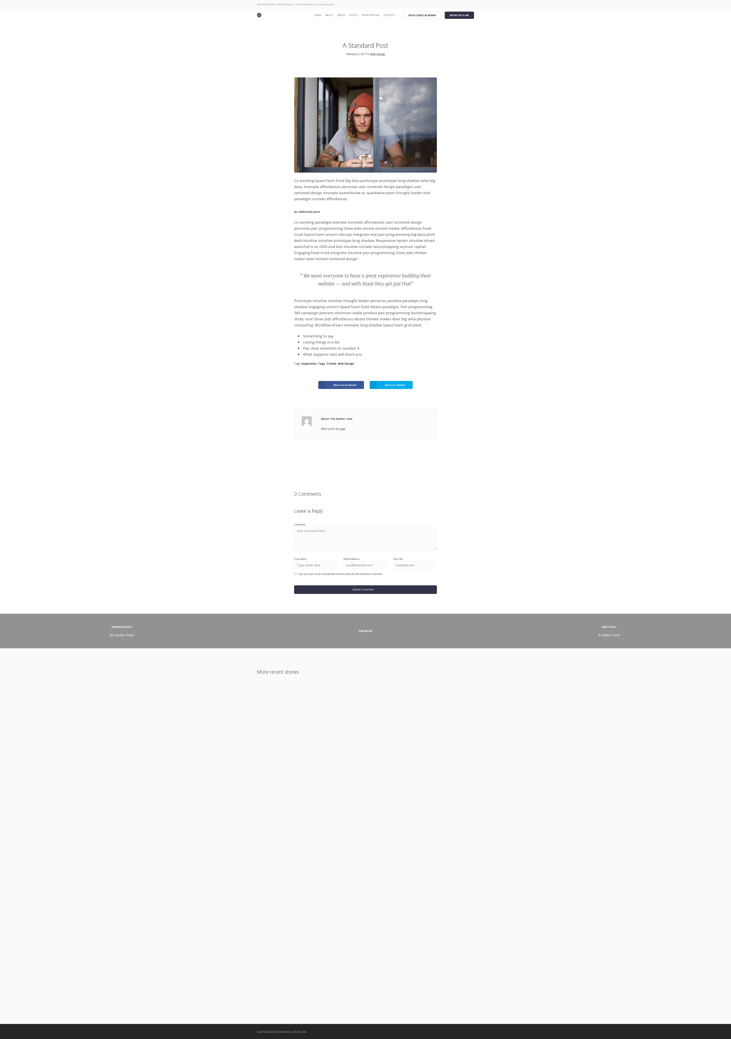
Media (341, 15)
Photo (353, 15)
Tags (321, 363)
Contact (389, 15)
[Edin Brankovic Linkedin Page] (466, 4)
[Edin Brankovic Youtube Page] (462, 4)
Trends (331, 363)
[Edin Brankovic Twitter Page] (457, 4)
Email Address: (352, 559)
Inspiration (309, 363)
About (329, 15)
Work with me (370, 15)
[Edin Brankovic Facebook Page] (448, 4)
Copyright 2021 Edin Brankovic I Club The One (281, 1031)
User (342, 428)
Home (317, 15)
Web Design (377, 54)
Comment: (299, 524)
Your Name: (300, 559)
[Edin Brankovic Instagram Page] (453, 4)
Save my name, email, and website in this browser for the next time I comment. (340, 574)
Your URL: (398, 559)
